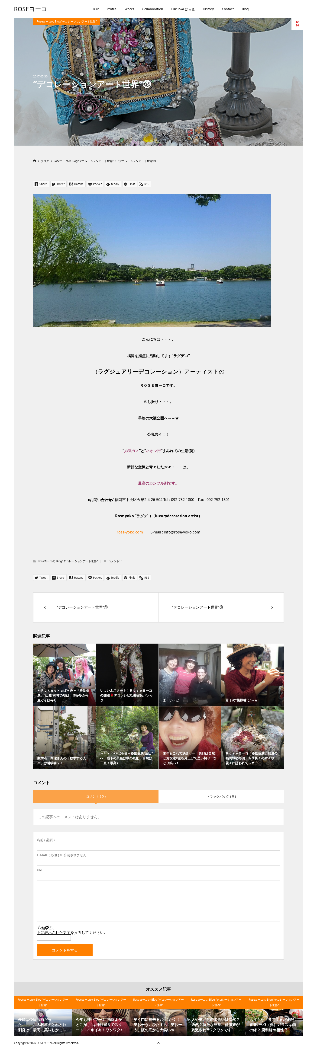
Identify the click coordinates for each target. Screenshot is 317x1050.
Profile (111, 9)
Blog (245, 9)
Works (129, 9)
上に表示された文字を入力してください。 (72, 932)
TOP (95, 9)
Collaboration (152, 9)
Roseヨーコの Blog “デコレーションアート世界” (67, 21)
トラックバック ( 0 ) (221, 796)
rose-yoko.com (130, 532)
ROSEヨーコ (30, 9)
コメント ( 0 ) (96, 796)
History (208, 9)
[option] (43, 1016)
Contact (228, 9)
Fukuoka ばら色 (183, 9)
